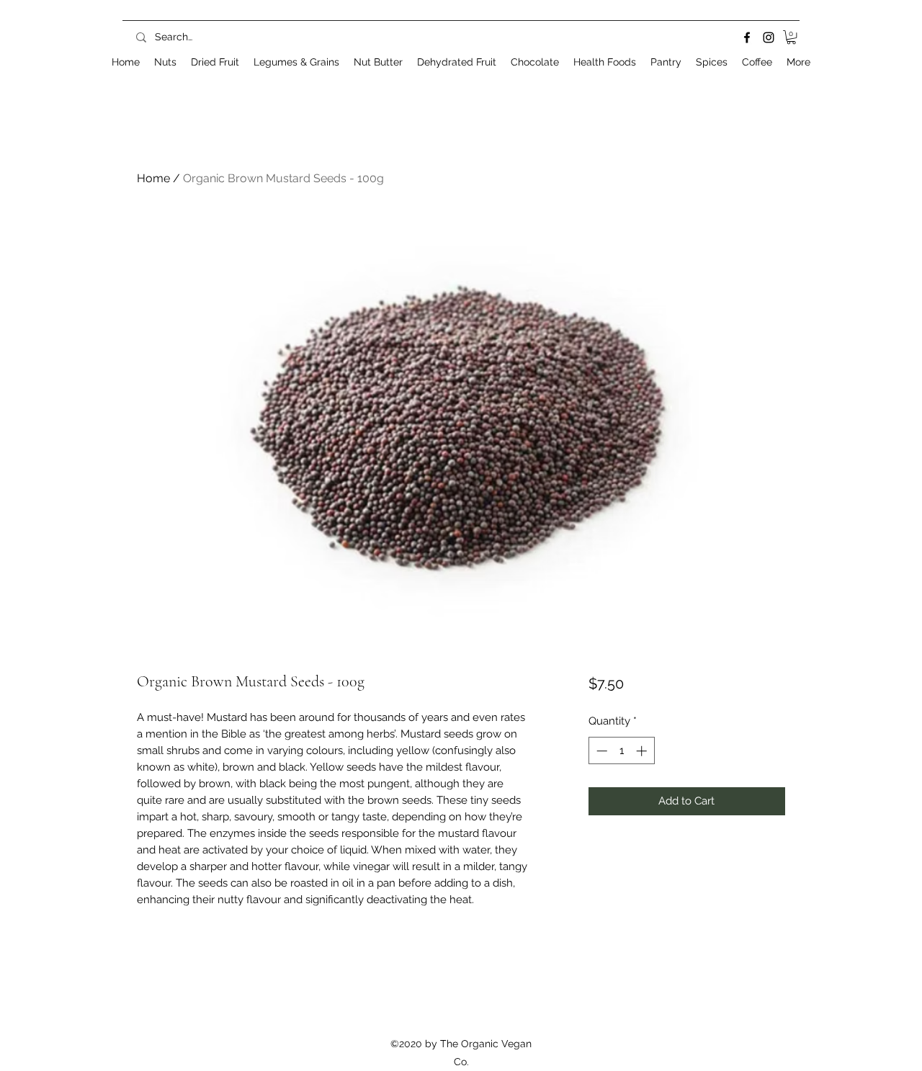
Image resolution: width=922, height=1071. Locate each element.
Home (153, 178)
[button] (791, 37)
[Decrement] (600, 751)
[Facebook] (747, 37)
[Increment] (643, 751)
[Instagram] (768, 37)
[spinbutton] (621, 751)
